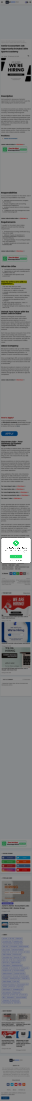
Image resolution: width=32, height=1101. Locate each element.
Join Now (17, 556)
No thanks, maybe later (16, 560)
